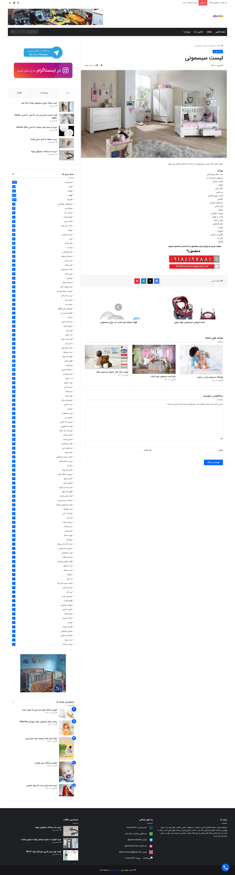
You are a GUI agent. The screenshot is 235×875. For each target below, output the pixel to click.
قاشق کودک (68, 600)
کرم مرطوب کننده (66, 286)
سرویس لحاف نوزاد (65, 474)
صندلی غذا (68, 212)
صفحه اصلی (220, 31)
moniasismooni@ (132, 845)
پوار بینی (69, 330)
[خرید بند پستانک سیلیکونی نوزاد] (66, 155)
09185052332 (131, 827)
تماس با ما (198, 31)
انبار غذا (69, 517)
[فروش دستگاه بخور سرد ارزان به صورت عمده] (66, 713)
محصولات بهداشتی (65, 204)
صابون (69, 408)
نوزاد (70, 186)
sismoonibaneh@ (135, 839)
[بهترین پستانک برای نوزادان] (66, 772)
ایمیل (221, 450)
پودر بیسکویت (66, 413)
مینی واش (68, 273)
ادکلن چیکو (68, 478)
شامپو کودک (67, 217)
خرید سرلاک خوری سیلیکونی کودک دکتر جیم (39, 102)
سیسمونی (212, 45)
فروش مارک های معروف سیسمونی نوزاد (112, 371)
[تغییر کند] (218, 16)
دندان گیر (68, 343)
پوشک (70, 190)
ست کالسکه (68, 509)
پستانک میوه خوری (65, 500)
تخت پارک (68, 260)
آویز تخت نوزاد (66, 339)
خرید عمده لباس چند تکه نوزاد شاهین (42, 785)
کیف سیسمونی (66, 269)
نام (222, 438)
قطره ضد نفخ (67, 491)
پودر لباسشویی (66, 552)
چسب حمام (68, 570)
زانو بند (69, 465)
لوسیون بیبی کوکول (65, 308)
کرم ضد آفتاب (67, 557)
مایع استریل (68, 326)
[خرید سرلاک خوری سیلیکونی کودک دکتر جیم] (66, 107)
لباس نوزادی (67, 374)
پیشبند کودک (67, 644)
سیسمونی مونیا (114, 870)
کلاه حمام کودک (66, 443)
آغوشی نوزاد (67, 483)
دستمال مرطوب (66, 256)
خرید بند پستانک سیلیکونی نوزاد (44, 151)
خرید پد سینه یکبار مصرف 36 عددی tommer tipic (36, 127)
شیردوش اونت (66, 596)
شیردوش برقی (66, 400)
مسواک (69, 574)
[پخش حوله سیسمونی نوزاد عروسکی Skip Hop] (66, 727)
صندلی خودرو (67, 234)
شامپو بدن (68, 417)
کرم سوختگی (67, 252)
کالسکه (69, 199)
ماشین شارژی (67, 609)
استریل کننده (67, 439)
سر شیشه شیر (67, 448)
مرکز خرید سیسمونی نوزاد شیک (163, 376)
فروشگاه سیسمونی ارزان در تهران (210, 377)
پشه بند (69, 247)
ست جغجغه (67, 352)
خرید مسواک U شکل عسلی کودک (184, 2)
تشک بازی (68, 221)
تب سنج (69, 378)
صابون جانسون (66, 631)
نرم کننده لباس (67, 321)
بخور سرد (68, 304)
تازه (67, 92)
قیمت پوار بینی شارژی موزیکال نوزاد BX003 (43, 851)
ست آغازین (68, 404)
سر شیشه (68, 391)
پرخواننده (44, 92)
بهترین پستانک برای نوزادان (46, 762)
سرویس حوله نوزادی (64, 291)
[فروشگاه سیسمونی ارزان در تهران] (201, 359)
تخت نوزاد (68, 640)
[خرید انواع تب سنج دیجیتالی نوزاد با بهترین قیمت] (70, 843)
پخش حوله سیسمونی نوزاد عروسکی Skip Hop (38, 721)
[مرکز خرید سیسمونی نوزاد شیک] (154, 359)
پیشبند (69, 622)
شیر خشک (68, 265)
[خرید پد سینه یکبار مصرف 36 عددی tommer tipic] (66, 131)
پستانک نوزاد (67, 282)
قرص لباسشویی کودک (64, 504)
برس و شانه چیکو (65, 461)
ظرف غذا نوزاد (67, 356)
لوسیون (69, 278)
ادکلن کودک (67, 435)
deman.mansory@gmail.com (130, 852)
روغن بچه (68, 299)
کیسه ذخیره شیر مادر (64, 583)
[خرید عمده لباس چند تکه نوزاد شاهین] (66, 790)
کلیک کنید (128, 833)
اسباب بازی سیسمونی (64, 456)
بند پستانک (68, 526)
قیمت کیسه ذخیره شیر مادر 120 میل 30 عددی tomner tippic (35, 116)
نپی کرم (69, 592)
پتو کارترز (69, 365)
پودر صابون (68, 382)
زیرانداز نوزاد (67, 522)
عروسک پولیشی (66, 605)
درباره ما (187, 31)
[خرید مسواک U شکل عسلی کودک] (66, 143)
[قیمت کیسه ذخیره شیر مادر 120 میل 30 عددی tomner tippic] (66, 119)
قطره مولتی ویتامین (64, 561)
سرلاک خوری (67, 618)
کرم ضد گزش (67, 587)
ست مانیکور (67, 565)
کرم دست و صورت (65, 487)
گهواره (70, 195)
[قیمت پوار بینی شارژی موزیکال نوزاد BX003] (70, 855)
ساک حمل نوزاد (66, 225)
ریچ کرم (69, 539)
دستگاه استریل (66, 369)
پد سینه (69, 578)
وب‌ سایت (147, 450)
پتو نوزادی (68, 531)
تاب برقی (68, 334)
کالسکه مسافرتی (66, 635)
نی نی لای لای (66, 295)
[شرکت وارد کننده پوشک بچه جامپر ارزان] (66, 748)
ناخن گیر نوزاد (67, 469)
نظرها (19, 92)
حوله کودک (68, 613)
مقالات (209, 31)
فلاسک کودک (67, 626)
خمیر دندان (68, 387)
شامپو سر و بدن (66, 313)
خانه (219, 45)
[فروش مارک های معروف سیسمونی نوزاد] (106, 357)
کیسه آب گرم (67, 513)
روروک (70, 230)
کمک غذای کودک (65, 496)
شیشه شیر (68, 208)
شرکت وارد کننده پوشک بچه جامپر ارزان (41, 738)
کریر (70, 238)
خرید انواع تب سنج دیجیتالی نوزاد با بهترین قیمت (41, 839)
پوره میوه (69, 395)
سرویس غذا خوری (65, 548)
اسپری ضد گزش (66, 422)
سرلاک (69, 317)
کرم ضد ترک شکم (65, 430)
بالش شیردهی (66, 347)
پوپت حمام (68, 535)
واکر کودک (68, 243)
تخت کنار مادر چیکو (65, 544)
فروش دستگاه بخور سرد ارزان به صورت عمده (39, 709)
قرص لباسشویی (66, 426)
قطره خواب (68, 361)
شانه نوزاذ (68, 452)
